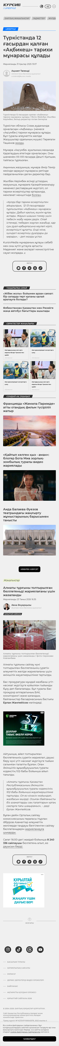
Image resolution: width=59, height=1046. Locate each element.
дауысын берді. (13, 846)
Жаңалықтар (11, 580)
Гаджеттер (39, 18)
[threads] (29, 949)
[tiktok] (18, 949)
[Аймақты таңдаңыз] (41, 6)
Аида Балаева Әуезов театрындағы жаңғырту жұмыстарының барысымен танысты (26, 514)
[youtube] (40, 949)
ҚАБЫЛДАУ (29, 1039)
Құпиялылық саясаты (18, 968)
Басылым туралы (16, 962)
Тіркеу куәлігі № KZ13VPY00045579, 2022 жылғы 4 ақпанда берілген (25, 1022)
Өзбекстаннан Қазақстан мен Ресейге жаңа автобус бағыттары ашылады (28, 309)
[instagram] (8, 949)
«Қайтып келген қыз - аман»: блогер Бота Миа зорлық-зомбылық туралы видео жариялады (26, 460)
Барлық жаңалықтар (17, 18)
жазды (19, 143)
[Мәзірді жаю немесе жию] (54, 6)
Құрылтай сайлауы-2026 (19, 998)
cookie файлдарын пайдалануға (25, 1032)
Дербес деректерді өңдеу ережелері (25, 980)
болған (36, 195)
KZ (48, 6)
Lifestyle (10, 8)
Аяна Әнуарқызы (21, 605)
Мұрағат (11, 974)
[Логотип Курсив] (12, 4)
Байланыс (12, 986)
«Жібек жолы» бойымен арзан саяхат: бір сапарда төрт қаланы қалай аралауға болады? (28, 296)
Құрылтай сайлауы (12, 614)
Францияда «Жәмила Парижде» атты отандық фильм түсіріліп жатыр (29, 407)
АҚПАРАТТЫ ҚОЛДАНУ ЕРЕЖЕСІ (21, 992)
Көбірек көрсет (29, 569)
